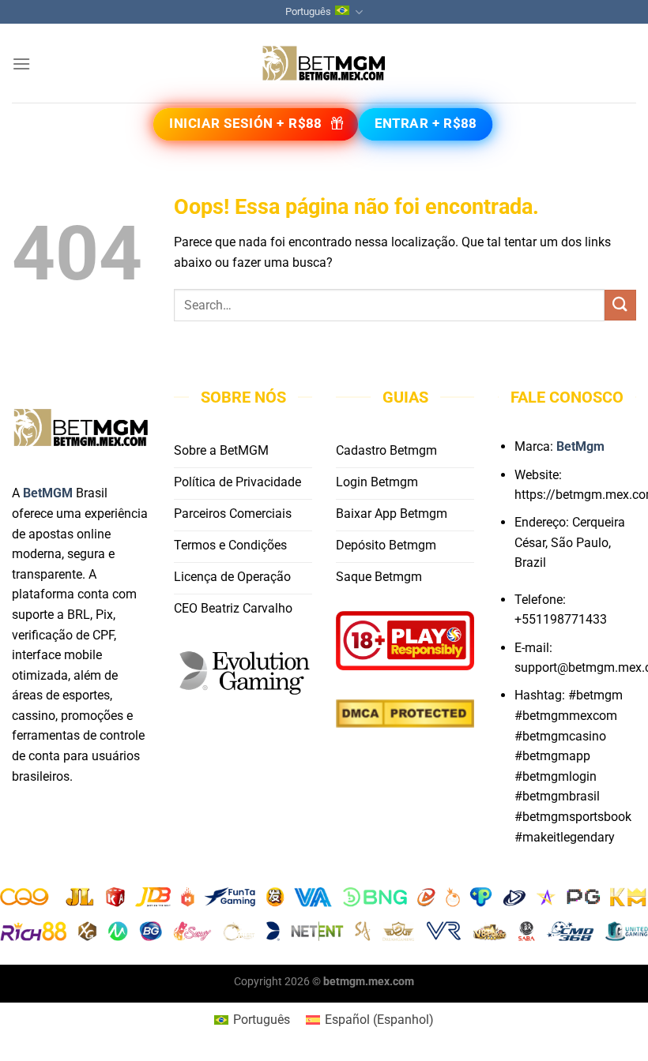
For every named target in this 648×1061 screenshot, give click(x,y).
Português (308, 11)
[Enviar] (620, 305)
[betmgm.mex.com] (324, 63)
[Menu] (21, 63)
